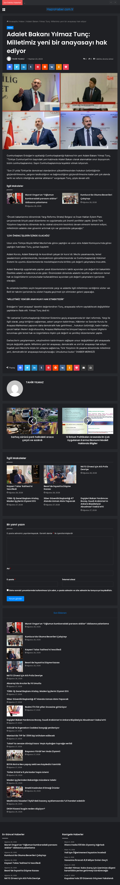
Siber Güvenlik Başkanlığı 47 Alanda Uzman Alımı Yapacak (59, 500)
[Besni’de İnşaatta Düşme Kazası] (60, 474)
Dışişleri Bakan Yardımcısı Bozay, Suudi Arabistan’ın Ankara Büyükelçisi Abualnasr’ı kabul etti (94, 502)
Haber (22, 21)
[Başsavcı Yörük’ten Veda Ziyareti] (15, 755)
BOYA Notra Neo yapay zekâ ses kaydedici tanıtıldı (34, 764)
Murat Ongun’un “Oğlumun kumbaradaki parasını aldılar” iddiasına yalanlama (41, 198)
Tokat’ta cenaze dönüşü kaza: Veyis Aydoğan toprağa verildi (39, 743)
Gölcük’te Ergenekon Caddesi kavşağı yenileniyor (33, 727)
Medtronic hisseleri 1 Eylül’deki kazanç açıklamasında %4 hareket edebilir (46, 800)
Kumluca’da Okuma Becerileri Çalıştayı (46, 636)
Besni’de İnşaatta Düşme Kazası (57, 487)
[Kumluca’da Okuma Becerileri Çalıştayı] (70, 198)
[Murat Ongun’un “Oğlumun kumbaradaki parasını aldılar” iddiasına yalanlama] (15, 198)
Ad (9, 568)
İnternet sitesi (68, 579)
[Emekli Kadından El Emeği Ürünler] (15, 791)
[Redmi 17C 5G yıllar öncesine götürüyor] (15, 710)
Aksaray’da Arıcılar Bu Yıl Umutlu (24, 683)
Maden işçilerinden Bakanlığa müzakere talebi (31, 780)
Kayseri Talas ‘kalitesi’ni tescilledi (39, 2)
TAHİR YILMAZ (18, 59)
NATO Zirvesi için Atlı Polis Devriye (94, 468)
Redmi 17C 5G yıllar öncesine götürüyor (46, 706)
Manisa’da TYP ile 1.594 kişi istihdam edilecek (31, 735)
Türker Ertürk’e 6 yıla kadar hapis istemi (28, 772)
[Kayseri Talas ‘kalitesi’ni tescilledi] (23, 474)
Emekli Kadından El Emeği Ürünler (42, 787)
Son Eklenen (60, 612)
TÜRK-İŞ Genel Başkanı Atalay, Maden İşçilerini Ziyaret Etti (23, 500)
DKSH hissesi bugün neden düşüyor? (26, 808)
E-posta (11, 579)
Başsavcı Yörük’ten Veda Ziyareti (42, 751)
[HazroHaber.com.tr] (60, 9)
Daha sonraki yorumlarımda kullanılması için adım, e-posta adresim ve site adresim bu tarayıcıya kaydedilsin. (60, 590)
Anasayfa (12, 21)
